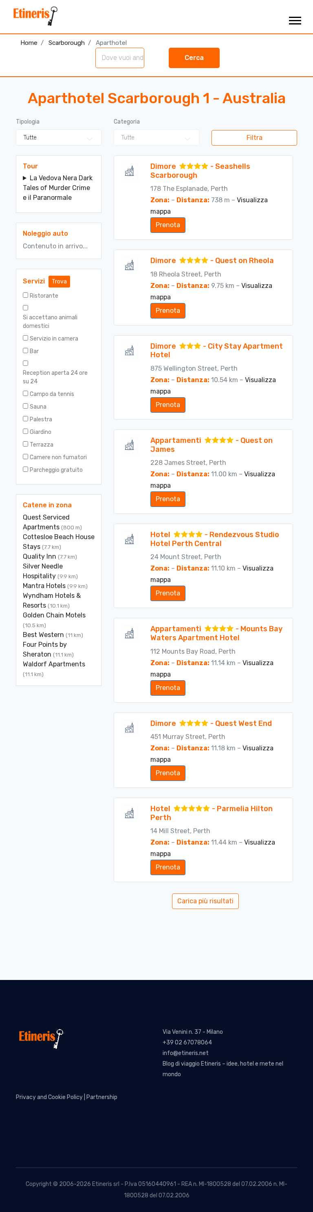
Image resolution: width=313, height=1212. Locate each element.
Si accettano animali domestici (50, 322)
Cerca (194, 58)
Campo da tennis (52, 394)
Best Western (44, 635)
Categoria (127, 121)
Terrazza (41, 444)
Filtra (254, 138)
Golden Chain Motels (54, 615)
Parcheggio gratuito (56, 470)
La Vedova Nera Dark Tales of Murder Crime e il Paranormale (58, 187)
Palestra (41, 419)
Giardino (40, 432)
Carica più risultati (205, 901)
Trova (59, 281)
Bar (34, 351)
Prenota (168, 225)
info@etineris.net (186, 1053)
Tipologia (28, 121)
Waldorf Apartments (54, 664)
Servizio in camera (54, 338)
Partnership (101, 1097)
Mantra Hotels (45, 586)
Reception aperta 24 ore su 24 (55, 377)
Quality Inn (40, 556)
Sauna (38, 406)
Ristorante (44, 295)
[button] (294, 18)
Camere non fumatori (58, 457)
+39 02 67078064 (187, 1042)
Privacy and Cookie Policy (49, 1097)
